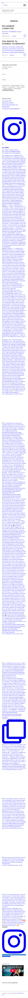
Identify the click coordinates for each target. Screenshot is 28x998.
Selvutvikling (20, 49)
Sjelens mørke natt (19, 50)
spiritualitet (5, 52)
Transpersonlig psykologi (17, 52)
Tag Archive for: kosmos (8, 10)
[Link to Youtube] (20, 996)
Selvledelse (12, 49)
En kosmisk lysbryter (8, 27)
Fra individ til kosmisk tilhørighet (13, 42)
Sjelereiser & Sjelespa (8, 88)
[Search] (20, 5)
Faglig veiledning (11, 86)
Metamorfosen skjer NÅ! (8, 103)
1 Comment (14, 36)
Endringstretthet (5, 106)
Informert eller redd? (6, 101)
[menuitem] (20, 5)
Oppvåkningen (12, 31)
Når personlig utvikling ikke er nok (10, 105)
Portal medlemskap (17, 88)
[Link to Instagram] (23, 996)
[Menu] (24, 5)
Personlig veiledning (15, 85)
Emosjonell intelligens (8, 47)
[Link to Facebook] (25, 996)
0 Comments (11, 55)
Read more (25, 36)
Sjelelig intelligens (7, 50)
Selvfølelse (5, 49)
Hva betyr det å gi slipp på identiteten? (11, 108)
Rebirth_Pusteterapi (20, 86)
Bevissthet (5, 31)
